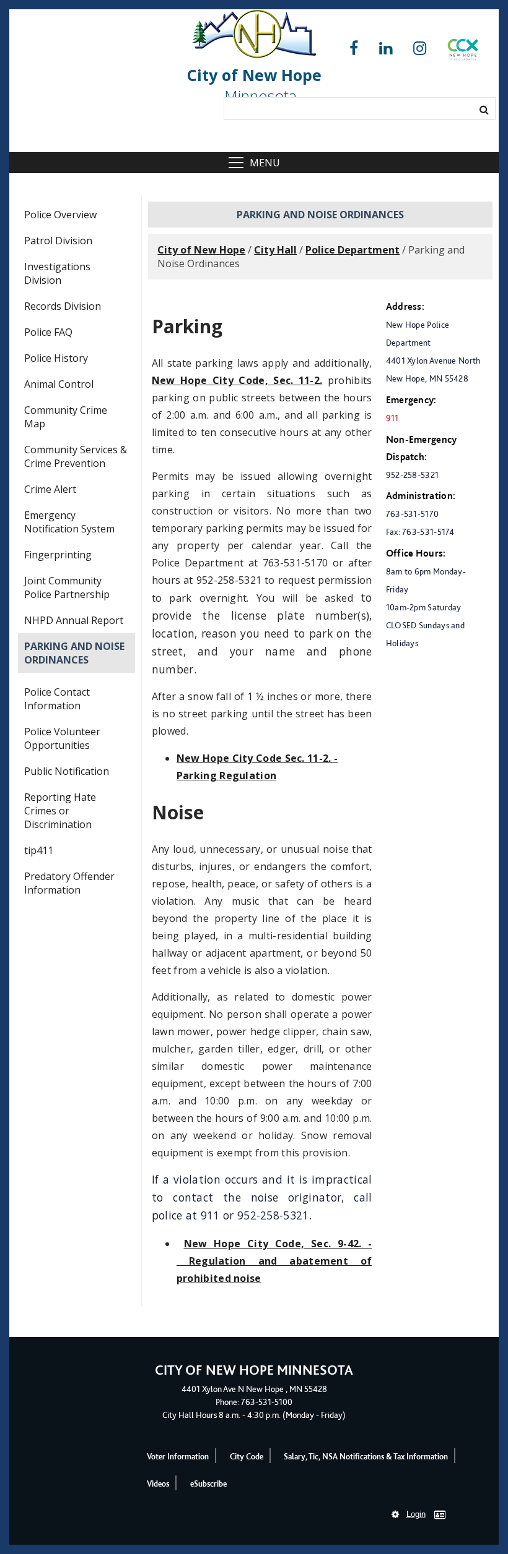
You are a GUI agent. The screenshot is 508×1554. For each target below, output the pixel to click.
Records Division (62, 306)
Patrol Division (58, 240)
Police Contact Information (57, 698)
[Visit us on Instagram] (419, 48)
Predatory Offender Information (69, 883)
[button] (462, 52)
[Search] (484, 109)
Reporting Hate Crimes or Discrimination (60, 810)
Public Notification (66, 771)
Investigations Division (57, 273)
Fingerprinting (58, 554)
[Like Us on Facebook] (353, 48)
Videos (158, 1483)
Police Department (352, 250)
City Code (246, 1456)
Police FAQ (48, 332)
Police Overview (60, 214)
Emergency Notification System (69, 522)
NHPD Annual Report (73, 620)
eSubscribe (208, 1483)
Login (416, 1514)
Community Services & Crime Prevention (75, 456)
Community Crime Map (65, 416)
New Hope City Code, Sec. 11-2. (237, 380)
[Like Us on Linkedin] (385, 48)
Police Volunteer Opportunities (62, 738)
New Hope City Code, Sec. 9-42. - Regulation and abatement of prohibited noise (274, 1261)
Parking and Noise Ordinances (74, 653)
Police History (56, 358)
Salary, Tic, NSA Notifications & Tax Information (366, 1456)
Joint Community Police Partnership (67, 587)
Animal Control (59, 384)
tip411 (38, 850)
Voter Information (178, 1456)
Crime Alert (50, 489)
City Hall (275, 250)
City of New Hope (201, 250)
